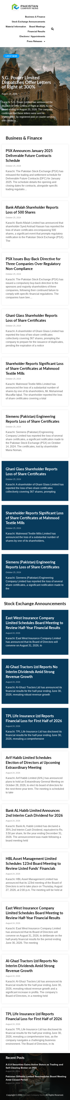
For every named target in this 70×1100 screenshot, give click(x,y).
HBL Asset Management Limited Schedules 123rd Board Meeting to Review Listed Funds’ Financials (33, 863)
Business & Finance (35, 17)
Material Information (16, 26)
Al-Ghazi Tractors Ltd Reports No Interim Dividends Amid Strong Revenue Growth (32, 672)
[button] (52, 29)
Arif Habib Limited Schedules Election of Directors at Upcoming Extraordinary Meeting (33, 762)
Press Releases (34, 41)
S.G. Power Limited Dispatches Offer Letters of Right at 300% (26, 82)
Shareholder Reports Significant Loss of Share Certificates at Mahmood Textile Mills (34, 368)
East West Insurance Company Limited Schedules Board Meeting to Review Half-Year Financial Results (34, 623)
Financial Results (36, 31)
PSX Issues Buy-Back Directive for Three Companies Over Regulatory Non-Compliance (33, 264)
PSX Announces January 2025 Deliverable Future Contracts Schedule (29, 155)
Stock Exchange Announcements (28, 21)
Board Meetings (37, 26)
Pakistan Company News (33, 1095)
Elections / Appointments (32, 36)
